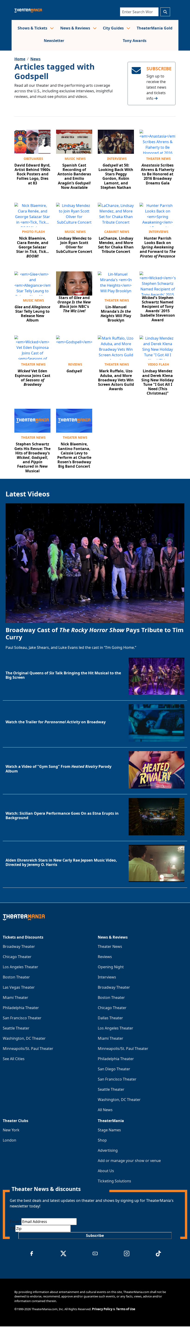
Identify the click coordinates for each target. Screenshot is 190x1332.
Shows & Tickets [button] (33, 28)
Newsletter (54, 40)
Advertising (108, 1150)
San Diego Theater (114, 1068)
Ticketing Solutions (114, 1181)
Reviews (75, 364)
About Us (106, 1170)
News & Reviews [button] (75, 28)
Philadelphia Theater (21, 1007)
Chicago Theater (17, 956)
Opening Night (111, 966)
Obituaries (33, 158)
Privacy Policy (102, 1309)
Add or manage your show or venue (129, 1160)
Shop (102, 1140)
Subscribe (95, 1235)
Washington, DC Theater (24, 1038)
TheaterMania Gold (154, 28)
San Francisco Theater (22, 1017)
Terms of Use (125, 1309)
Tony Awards (134, 40)
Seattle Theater (16, 1028)
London (9, 1140)
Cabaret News (116, 231)
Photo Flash (33, 231)
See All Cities (14, 1058)
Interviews (117, 158)
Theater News (158, 158)
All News (105, 1109)
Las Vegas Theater (19, 987)
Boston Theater (16, 977)
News (35, 58)
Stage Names (109, 1130)
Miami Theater (15, 997)
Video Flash (158, 364)
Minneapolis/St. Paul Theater (28, 1048)
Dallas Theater (110, 1017)
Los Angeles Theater (20, 966)
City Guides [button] (114, 28)
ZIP (12, 1228)
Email (15, 1221)
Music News (75, 158)
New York (11, 1130)
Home (19, 58)
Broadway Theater (19, 946)
